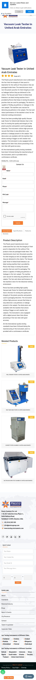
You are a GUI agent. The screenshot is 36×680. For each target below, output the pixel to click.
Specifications (17, 231)
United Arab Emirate (17, 657)
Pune (15, 641)
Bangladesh (13, 652)
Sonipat (27, 639)
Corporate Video (7, 629)
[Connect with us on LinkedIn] (15, 536)
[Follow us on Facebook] (3, 536)
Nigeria (4, 654)
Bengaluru (28, 641)
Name (8, 171)
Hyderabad (28, 644)
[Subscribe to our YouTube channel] (11, 536)
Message (5, 202)
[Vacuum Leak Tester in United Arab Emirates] (18, 53)
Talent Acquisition (7, 625)
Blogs (3, 608)
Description (7, 231)
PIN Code (6, 194)
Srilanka (21, 654)
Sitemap (23, 667)
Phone (5, 186)
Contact (4, 621)
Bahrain (4, 652)
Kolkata (16, 639)
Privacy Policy (6, 667)
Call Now (10, 677)
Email (4, 178)
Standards (5, 600)
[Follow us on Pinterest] (19, 536)
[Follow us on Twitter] (7, 536)
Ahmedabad (7, 644)
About (3, 595)
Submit (18, 582)
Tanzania (30, 654)
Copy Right (15, 667)
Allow (30, 12)
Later (19, 12)
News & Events (6, 612)
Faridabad (6, 639)
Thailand (6, 657)
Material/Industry (7, 604)
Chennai (16, 644)
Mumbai (5, 641)
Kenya (30, 652)
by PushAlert (7, 13)
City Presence (6, 616)
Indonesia (22, 652)
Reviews (5, 234)
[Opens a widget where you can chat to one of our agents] (28, 676)
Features (28, 231)
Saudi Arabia (13, 654)
